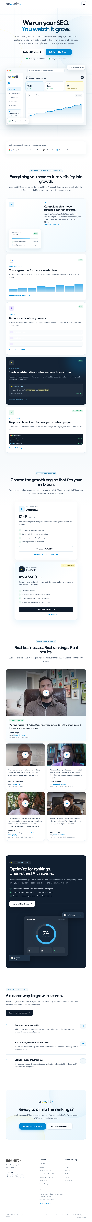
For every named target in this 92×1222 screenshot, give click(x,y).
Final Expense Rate (59, 835)
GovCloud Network (59, 784)
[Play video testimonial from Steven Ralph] (46, 692)
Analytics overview (45, 1170)
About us (67, 1164)
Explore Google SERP (17, 350)
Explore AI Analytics (16, 400)
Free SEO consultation (46, 1200)
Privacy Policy (46, 1215)
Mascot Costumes (19, 735)
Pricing (67, 1167)
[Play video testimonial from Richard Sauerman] (25, 755)
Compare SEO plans (51, 225)
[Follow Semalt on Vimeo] (22, 1176)
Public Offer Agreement (79, 1215)
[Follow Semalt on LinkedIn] (17, 1176)
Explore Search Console (18, 295)
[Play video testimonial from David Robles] (66, 803)
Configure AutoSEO (44, 549)
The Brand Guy (16, 784)
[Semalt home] (14, 3)
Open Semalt (44, 1204)
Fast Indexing (43, 1184)
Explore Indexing (15, 448)
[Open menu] (83, 3)
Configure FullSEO (44, 609)
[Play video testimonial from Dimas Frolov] (25, 803)
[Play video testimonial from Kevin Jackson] (66, 755)
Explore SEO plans (30, 52)
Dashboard (68, 1174)
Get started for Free (57, 52)
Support (67, 1170)
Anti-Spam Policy (81, 1217)
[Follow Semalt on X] (12, 1176)
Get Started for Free (31, 1126)
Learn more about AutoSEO (44, 554)
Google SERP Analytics (46, 1177)
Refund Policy (56, 1215)
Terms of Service (66, 1215)
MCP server (68, 1181)
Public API (68, 1177)
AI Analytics (43, 1181)
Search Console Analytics (47, 1174)
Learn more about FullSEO (45, 615)
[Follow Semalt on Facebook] (7, 1176)
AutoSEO (42, 1164)
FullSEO (41, 1167)
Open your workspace (18, 1013)
